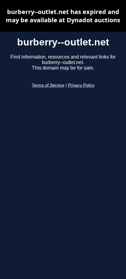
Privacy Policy (81, 85)
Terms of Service (48, 85)
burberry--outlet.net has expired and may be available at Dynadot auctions (63, 16)
